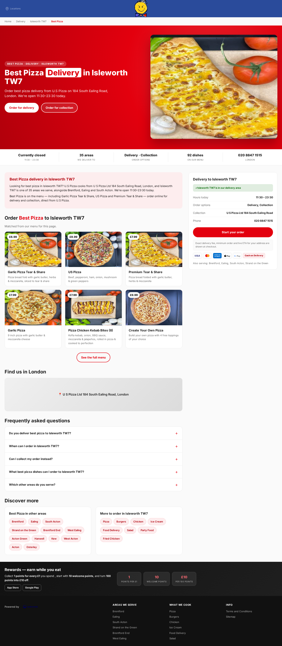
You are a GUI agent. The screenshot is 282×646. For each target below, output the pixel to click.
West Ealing (74, 530)
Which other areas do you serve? (32, 484)
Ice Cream (157, 521)
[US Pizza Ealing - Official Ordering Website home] (141, 8)
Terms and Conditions (239, 611)
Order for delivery (21, 108)
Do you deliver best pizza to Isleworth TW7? (40, 433)
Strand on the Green (24, 530)
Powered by (12, 606)
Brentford (18, 521)
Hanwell (39, 538)
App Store (13, 587)
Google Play (32, 587)
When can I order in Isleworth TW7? (34, 446)
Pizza (106, 521)
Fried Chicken (111, 538)
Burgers (121, 521)
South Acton (52, 521)
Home (8, 21)
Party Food (147, 530)
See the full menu (93, 357)
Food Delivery (111, 530)
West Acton (71, 538)
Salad (130, 530)
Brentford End (51, 530)
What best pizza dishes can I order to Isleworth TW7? (46, 472)
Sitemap (230, 616)
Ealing (34, 521)
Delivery (20, 21)
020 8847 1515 (250, 155)
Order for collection (59, 108)
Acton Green (19, 538)
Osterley (31, 547)
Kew (54, 538)
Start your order (233, 232)
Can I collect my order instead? (31, 459)
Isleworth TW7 (38, 21)
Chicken (138, 521)
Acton (15, 547)
